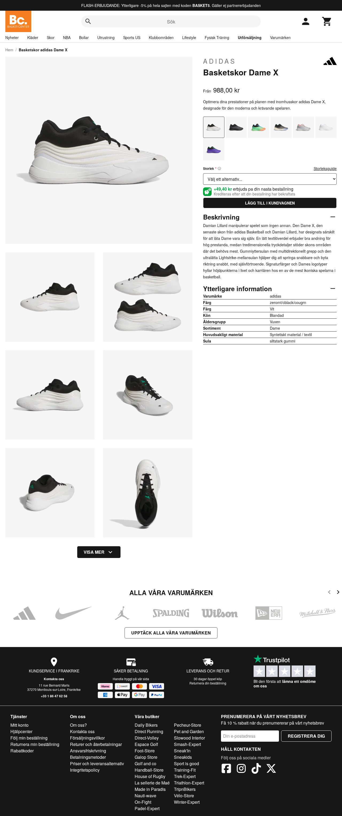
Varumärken (280, 37)
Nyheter (12, 37)
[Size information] (219, 168)
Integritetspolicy (85, 770)
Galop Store (146, 757)
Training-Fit (185, 770)
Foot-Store (145, 751)
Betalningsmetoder (88, 757)
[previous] (329, 593)
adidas (219, 61)
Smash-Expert (187, 744)
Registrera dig (306, 736)
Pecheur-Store (187, 725)
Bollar (84, 37)
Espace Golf (146, 744)
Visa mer (94, 552)
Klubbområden (161, 37)
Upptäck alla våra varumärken (171, 633)
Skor (51, 37)
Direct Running (149, 731)
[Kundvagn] (327, 21)
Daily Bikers (146, 725)
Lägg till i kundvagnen (270, 203)
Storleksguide (325, 168)
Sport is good (186, 763)
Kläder (32, 37)
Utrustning (106, 37)
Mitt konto (19, 725)
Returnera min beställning (34, 744)
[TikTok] (256, 769)
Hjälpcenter (21, 731)
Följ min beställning (29, 738)
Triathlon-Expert (189, 783)
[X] (271, 769)
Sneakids (183, 757)
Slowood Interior (189, 738)
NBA (67, 37)
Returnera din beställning (207, 683)
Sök (171, 21)
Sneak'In (182, 751)
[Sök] (88, 21)
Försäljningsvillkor (87, 738)
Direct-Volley (147, 738)
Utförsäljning (250, 37)
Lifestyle (189, 37)
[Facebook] (226, 769)
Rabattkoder (22, 751)
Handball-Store (149, 770)
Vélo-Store (184, 795)
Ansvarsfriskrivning (88, 751)
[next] (338, 593)
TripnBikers (185, 789)
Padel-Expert (147, 808)
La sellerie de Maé (152, 783)
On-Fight (143, 802)
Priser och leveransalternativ (97, 763)
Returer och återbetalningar (96, 744)
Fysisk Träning (217, 37)
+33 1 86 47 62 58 (54, 696)
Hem (9, 49)
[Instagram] (241, 769)
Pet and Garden (189, 731)
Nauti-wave (145, 795)
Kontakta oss (54, 679)
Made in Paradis (150, 789)
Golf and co (145, 763)
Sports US (131, 37)
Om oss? (78, 725)
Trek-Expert (185, 776)
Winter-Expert (187, 802)
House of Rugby (150, 776)
